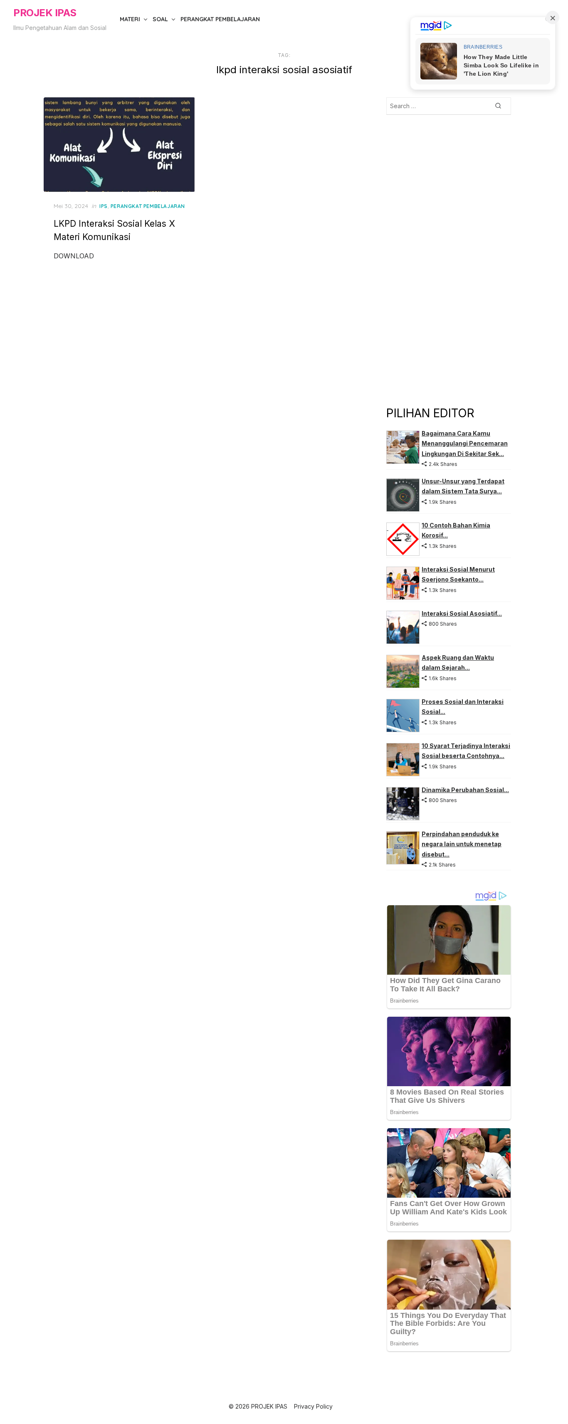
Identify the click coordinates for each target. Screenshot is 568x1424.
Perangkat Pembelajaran (220, 19)
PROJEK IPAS (45, 13)
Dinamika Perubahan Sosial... (465, 789)
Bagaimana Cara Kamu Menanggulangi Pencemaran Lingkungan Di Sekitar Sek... (465, 443)
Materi (130, 19)
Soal (160, 19)
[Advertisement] (448, 259)
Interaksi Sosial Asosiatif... (462, 613)
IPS (103, 206)
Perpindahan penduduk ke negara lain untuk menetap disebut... (461, 844)
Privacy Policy (313, 1406)
